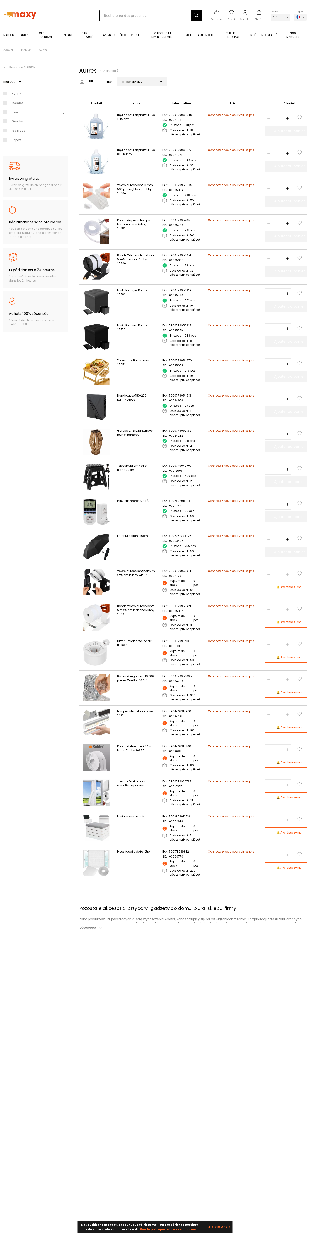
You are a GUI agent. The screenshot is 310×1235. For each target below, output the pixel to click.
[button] (196, 15)
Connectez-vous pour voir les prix (231, 115)
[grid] (82, 81)
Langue (298, 11)
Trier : (109, 82)
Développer (88, 927)
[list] (91, 81)
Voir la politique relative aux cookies (168, 1229)
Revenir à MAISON (22, 67)
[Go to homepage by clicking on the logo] (21, 25)
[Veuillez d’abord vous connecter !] (299, 117)
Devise (274, 11)
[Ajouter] (287, 118)
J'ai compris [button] (219, 1227)
